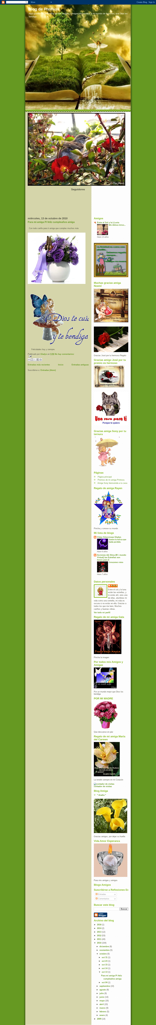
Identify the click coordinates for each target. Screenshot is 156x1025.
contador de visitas (103, 786)
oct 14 (105, 968)
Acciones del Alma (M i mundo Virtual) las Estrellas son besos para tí (111, 557)
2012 (99, 935)
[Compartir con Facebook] (37, 359)
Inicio (60, 365)
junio (102, 997)
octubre (103, 954)
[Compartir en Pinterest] (40, 359)
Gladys (114, 586)
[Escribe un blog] (32, 359)
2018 (99, 924)
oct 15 (105, 965)
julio (101, 993)
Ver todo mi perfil (102, 612)
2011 (99, 939)
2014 (99, 928)
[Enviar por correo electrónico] (29, 359)
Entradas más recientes (39, 365)
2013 (99, 932)
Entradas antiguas (80, 365)
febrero (103, 1011)
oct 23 (105, 961)
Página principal (105, 477)
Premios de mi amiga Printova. (111, 480)
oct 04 (105, 982)
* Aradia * (101, 795)
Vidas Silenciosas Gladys (109, 537)
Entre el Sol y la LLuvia (108, 222)
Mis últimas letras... (117, 225)
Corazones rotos (116, 562)
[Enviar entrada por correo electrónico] (58, 356)
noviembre (104, 950)
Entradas (102, 894)
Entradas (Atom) (48, 370)
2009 (99, 1019)
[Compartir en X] (34, 359)
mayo (102, 1001)
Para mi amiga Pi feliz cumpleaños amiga (51, 222)
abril (101, 1004)
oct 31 (105, 957)
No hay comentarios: (64, 354)
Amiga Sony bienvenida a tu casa (112, 483)
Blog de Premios (43, 9)
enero (102, 1015)
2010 (99, 943)
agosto (102, 990)
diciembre (104, 946)
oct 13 (105, 972)
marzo (102, 1008)
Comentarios (103, 899)
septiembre (105, 986)
